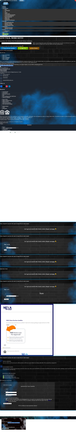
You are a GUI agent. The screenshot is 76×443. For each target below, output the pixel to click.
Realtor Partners (5, 106)
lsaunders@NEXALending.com (8, 80)
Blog (3, 95)
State (7, 246)
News (13, 40)
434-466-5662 (5, 77)
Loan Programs (5, 91)
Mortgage (10, 40)
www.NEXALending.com (5, 68)
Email (7, 391)
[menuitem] (39, 4)
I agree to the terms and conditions (12, 398)
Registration (4, 108)
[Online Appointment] (5, 5)
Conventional (2, 40)
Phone (7, 393)
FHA (6, 40)
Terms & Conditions (6, 97)
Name (7, 389)
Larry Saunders (10, 50)
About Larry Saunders (6, 102)
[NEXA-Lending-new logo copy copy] (8, 0)
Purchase (24, 40)
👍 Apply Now (23, 48)
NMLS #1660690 (3, 69)
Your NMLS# (8, 395)
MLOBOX (29, 124)
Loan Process (4, 92)
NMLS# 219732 (5, 101)
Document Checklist (6, 93)
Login (3, 107)
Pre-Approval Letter (18, 40)
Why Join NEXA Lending (7, 103)
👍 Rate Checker (34, 48)
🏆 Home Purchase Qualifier (8, 48)
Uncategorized (29, 40)
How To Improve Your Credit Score (9, 96)
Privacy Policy (5, 99)
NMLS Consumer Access (7, 100)
